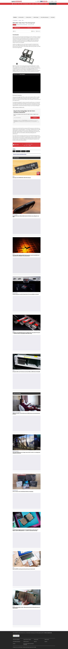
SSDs (22, 20)
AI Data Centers (28, 17)
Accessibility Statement (16, 641)
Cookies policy (47, 639)
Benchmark (18, 151)
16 (26, 145)
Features (14, 24)
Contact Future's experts (27, 639)
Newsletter (38, 31)
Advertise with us (26, 641)
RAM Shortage (36, 17)
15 (24, 145)
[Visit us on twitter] (41, 1)
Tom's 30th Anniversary (44, 17)
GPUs (21, 3)
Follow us (34, 31)
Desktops (36, 3)
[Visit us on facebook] (40, 1)
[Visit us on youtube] (44, 1)
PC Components (25, 3)
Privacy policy (36, 639)
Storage (20, 20)
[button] (54, 1)
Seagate (28, 151)
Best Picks (15, 3)
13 (29, 144)
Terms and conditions (16, 639)
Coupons (45, 3)
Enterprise (23, 151)
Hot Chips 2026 (21, 17)
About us (35, 641)
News (30, 3)
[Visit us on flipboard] (46, 1)
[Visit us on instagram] (43, 1)
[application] (27, 83)
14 (31, 144)
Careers (14, 643)
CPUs (19, 3)
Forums (55, 3)
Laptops (33, 3)
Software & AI (41, 3)
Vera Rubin (52, 17)
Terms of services (24, 120)
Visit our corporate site (48, 632)
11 (26, 144)
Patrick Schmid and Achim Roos (22, 24)
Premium (51, 3)
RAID (14, 151)
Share (15, 31)
